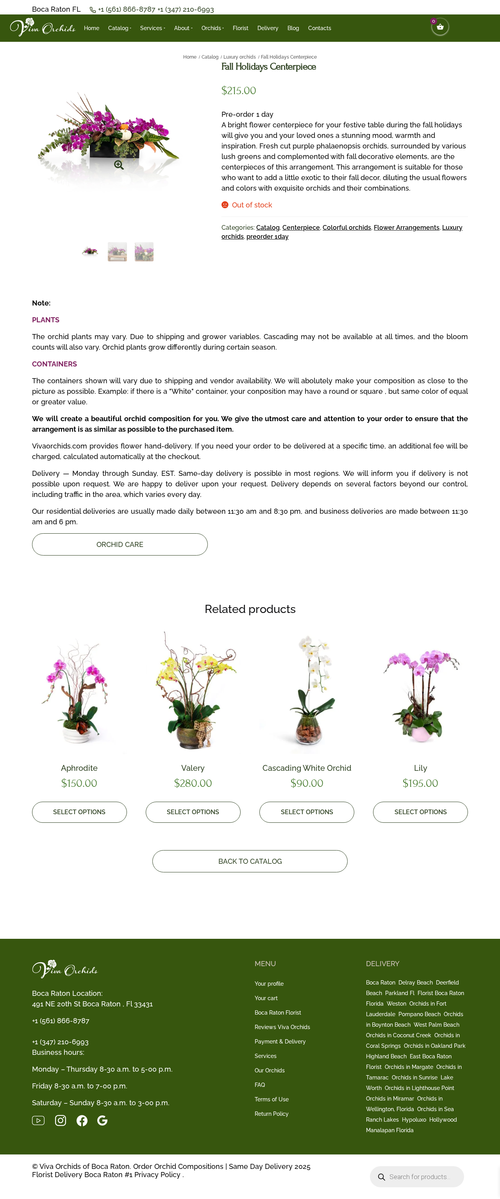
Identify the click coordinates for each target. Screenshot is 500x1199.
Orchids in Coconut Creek (398, 1035)
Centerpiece (301, 227)
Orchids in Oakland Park (435, 1046)
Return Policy (272, 1114)
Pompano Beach (419, 1014)
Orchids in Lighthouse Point (419, 1088)
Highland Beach (386, 1056)
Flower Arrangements (406, 227)
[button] (119, 162)
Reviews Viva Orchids (282, 1027)
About (181, 28)
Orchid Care (119, 544)
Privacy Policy (157, 1174)
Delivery (268, 28)
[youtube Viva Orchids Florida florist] (43, 1120)
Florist (240, 28)
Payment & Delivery (280, 1041)
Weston (396, 1004)
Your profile (269, 984)
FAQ (260, 1085)
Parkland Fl (399, 993)
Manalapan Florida (390, 1130)
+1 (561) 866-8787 (127, 9)
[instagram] (65, 1120)
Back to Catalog (250, 861)
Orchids (211, 28)
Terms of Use (272, 1099)
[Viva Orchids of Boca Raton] (43, 27)
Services (151, 28)
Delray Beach (415, 982)
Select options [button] (79, 812)
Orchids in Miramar (390, 1098)
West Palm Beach (436, 1025)
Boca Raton (380, 982)
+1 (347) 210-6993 (185, 9)
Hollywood (443, 1120)
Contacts (319, 28)
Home (91, 28)
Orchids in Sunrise (415, 1077)
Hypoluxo (414, 1120)
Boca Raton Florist (278, 1013)
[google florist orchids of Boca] (106, 1120)
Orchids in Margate (409, 1067)
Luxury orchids (239, 57)
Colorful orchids (347, 227)
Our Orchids (270, 1070)
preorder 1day (267, 236)
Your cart (266, 998)
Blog (293, 28)
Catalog (118, 28)
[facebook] (87, 1120)
